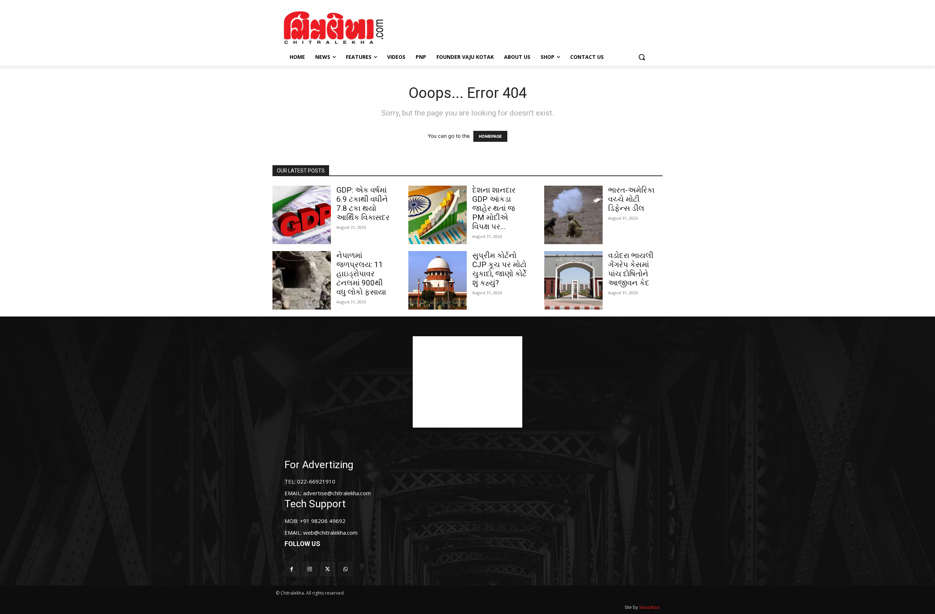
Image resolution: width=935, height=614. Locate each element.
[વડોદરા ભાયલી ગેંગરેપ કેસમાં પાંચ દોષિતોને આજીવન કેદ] (573, 280)
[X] (327, 569)
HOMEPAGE (490, 136)
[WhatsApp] (346, 569)
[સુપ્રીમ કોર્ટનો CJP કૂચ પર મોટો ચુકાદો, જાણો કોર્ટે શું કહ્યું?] (437, 280)
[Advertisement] (529, 26)
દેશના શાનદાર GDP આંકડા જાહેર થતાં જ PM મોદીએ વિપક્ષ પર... (494, 208)
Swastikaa (649, 607)
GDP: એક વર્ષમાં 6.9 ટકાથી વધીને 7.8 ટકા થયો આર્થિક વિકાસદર (363, 204)
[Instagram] (309, 569)
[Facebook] (292, 569)
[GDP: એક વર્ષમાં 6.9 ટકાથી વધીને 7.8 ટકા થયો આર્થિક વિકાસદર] (301, 215)
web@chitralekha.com (330, 532)
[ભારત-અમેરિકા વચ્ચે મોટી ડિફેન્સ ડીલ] (573, 215)
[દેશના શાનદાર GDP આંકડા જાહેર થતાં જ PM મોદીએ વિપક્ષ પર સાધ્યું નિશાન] (437, 215)
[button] (641, 57)
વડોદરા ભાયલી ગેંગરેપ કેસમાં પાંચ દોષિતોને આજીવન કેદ (630, 269)
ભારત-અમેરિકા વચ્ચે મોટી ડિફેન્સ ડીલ (631, 199)
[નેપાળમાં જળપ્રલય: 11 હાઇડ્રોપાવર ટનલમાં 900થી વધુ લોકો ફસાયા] (301, 280)
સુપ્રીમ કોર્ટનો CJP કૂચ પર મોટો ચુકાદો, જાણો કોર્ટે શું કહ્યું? (499, 269)
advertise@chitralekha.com (337, 493)
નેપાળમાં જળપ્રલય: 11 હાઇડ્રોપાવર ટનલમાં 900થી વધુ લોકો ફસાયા (361, 273)
